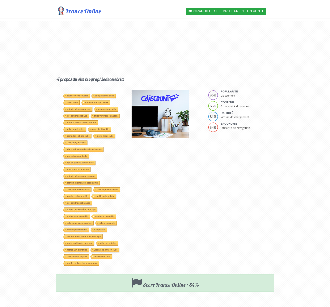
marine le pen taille (104, 216)
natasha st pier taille (77, 250)
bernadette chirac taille (78, 136)
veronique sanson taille (105, 250)
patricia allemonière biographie (82, 183)
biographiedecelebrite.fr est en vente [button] (226, 11)
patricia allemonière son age (81, 176)
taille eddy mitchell (76, 142)
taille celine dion (102, 256)
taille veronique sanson (106, 116)
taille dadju (72, 102)
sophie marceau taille (77, 216)
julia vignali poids (75, 129)
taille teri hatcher (107, 243)
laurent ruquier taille (77, 156)
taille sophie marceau (107, 189)
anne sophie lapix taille (96, 102)
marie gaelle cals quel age (79, 243)
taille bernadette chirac (78, 189)
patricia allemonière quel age (81, 209)
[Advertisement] (165, 47)
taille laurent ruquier (77, 256)
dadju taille (99, 230)
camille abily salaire (104, 196)
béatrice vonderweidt (77, 96)
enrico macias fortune (78, 169)
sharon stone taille (107, 109)
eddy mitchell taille (104, 96)
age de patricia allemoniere (80, 163)
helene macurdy (107, 223)
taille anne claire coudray (79, 223)
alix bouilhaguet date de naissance (84, 149)
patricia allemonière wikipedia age (84, 236)
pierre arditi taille (105, 136)
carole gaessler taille (77, 230)
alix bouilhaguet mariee (78, 203)
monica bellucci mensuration (81, 122)
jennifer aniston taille (77, 196)
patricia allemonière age (79, 109)
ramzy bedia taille (100, 129)
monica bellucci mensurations (82, 263)
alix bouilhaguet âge (77, 116)
